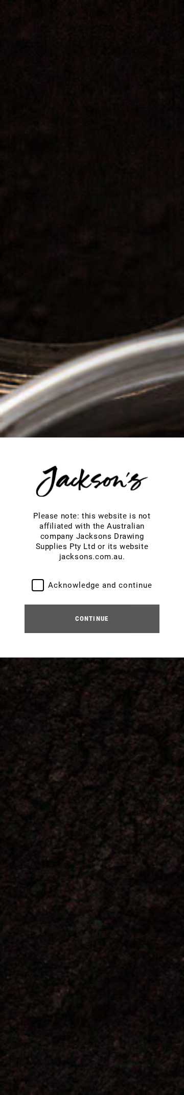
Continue (91, 618)
